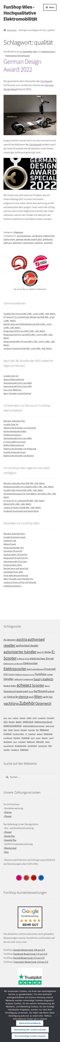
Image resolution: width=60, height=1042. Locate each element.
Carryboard (46, 81)
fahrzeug (23, 730)
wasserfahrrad (9, 746)
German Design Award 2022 (22, 65)
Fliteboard (18, 674)
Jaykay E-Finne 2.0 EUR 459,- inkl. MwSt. (22, 507)
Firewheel (31, 730)
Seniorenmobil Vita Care (15, 561)
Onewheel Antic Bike (13, 572)
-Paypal (8, 816)
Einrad (11, 721)
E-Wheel (20, 658)
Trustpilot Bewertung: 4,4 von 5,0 (30, 961)
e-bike (29, 718)
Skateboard (10, 691)
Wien (38, 696)
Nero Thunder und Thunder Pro (18, 578)
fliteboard (44, 730)
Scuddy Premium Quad (14, 452)
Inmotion (32, 734)
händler (9, 679)
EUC (6, 674)
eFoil (27, 658)
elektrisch (28, 721)
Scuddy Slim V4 (11, 376)
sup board (22, 742)
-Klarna (8, 812)
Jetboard (18, 679)
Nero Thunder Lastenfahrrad (17, 393)
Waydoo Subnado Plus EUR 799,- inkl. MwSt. (24, 483)
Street (31, 691)
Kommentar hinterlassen (18, 55)
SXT (5, 697)
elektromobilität (13, 725)
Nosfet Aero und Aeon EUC (16, 568)
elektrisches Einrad (42, 658)
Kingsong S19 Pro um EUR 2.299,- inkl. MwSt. (25, 331)
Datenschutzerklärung (29, 1023)
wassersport (32, 746)
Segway (47, 686)
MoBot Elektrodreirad (14, 445)
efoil (6, 721)
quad (32, 738)
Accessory (10, 639)
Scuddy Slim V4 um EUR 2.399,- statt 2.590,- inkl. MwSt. (30, 313)
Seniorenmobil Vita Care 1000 (18, 386)
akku (5, 718)
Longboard (28, 679)
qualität (39, 242)
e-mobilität (42, 718)
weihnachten (42, 746)
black (39, 652)
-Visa (6, 852)
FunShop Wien (18, 734)
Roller (13, 685)
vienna (23, 696)
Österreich (43, 703)
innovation (28, 242)
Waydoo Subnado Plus (14, 421)
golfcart (8, 242)
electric (19, 722)
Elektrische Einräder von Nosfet (19, 455)
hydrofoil (50, 674)
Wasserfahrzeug (20, 746)
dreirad (22, 718)
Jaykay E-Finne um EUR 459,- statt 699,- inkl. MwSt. (28, 348)
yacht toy (47, 697)
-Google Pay (10, 840)
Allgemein (18, 232)
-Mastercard (10, 848)
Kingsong (48, 733)
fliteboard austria (28, 675)
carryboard (37, 235)
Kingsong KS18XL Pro (14, 547)
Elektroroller (30, 663)
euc (5, 729)
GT (26, 734)
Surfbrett (50, 691)
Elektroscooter (15, 668)
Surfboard (40, 691)
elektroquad (50, 726)
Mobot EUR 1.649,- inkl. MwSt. (18, 504)
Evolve (11, 674)
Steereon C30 (10, 540)
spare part (22, 691)
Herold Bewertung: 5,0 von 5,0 (28, 957)
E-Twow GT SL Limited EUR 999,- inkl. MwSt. (24, 500)
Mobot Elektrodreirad (14, 379)
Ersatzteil (50, 669)
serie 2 (51, 738)
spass (15, 742)
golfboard (47, 239)
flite (37, 730)
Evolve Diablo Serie (13, 565)
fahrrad (16, 730)
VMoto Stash (10, 544)
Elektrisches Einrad (43, 721)
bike (9, 718)
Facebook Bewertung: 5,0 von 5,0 (30, 953)
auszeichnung (23, 235)
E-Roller (46, 652)
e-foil (35, 718)
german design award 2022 (29, 239)
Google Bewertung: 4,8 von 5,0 (29, 949)
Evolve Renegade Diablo (15, 431)
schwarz (24, 685)
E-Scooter (50, 718)
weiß (31, 696)
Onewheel (25, 738)
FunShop (40, 674)
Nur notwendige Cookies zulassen (30, 1036)
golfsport (17, 242)
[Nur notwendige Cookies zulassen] (56, 1014)
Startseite (11, 30)
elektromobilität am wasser (33, 726)
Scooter (38, 685)
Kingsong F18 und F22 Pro (16, 558)
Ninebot (7, 686)
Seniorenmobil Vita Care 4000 (18, 383)
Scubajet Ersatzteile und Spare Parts (21, 511)
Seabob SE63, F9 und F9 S (15, 554)
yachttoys (11, 703)
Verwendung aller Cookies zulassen (30, 1029)
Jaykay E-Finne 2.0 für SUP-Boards (20, 582)
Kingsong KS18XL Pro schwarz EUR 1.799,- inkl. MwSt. (29, 486)
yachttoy (7, 750)
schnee (38, 738)
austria (21, 639)
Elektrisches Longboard (13, 663)
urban (47, 742)
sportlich (48, 242)
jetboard (40, 734)
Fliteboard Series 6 (12, 435)
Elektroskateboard (35, 669)
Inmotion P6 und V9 (13, 551)
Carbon (15, 718)
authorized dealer (27, 645)
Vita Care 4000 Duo (12, 390)
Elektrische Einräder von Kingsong (20, 448)
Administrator (48, 51)
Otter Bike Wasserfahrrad (16, 575)
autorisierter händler (20, 651)
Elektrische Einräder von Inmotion (20, 427)
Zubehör (27, 703)
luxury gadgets (43, 679)
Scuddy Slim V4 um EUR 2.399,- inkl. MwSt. (24, 490)
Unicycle (12, 697)
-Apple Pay (9, 836)
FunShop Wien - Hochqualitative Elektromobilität (20, 13)
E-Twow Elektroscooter (15, 441)
